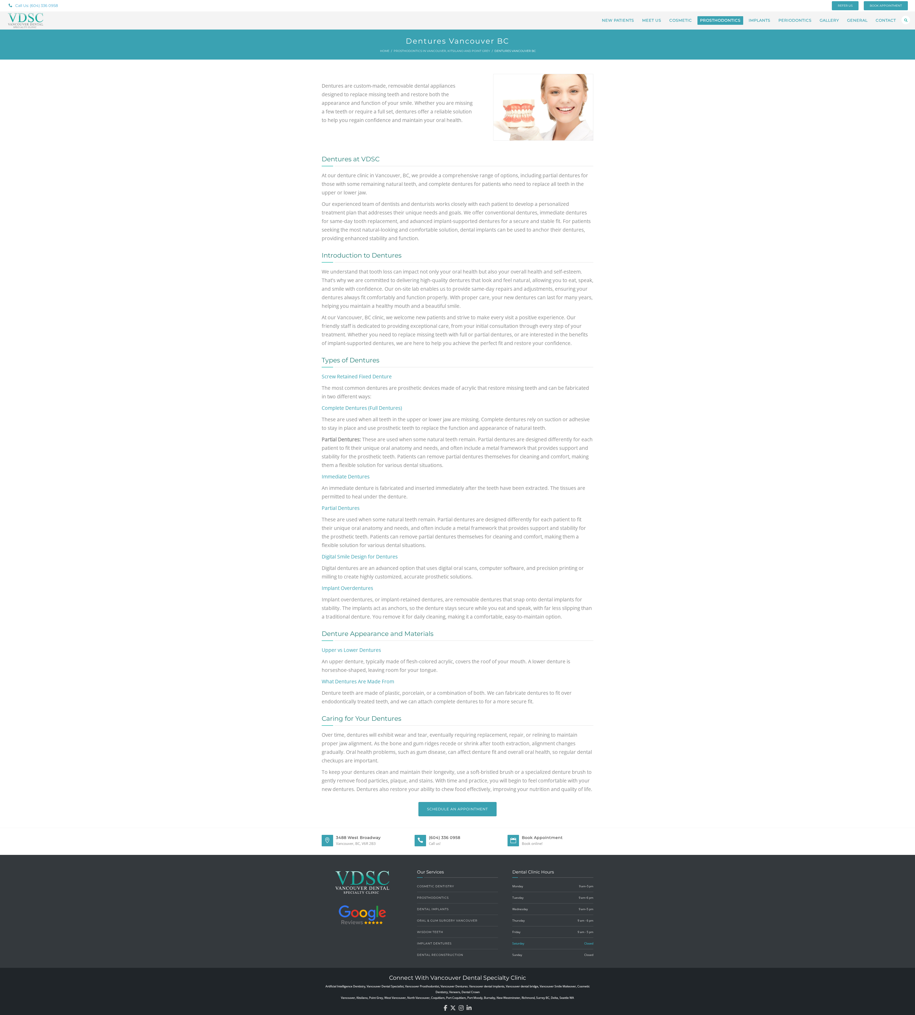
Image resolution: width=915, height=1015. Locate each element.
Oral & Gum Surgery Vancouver (447, 920)
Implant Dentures (434, 943)
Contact (886, 20)
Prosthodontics (720, 20)
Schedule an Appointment (457, 809)
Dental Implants (433, 909)
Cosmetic (680, 20)
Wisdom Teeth (430, 932)
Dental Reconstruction (440, 955)
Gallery (829, 20)
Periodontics (795, 20)
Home (384, 51)
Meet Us (651, 20)
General (857, 20)
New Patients (618, 20)
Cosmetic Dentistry (435, 886)
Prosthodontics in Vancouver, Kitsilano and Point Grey (442, 51)
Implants (759, 20)
